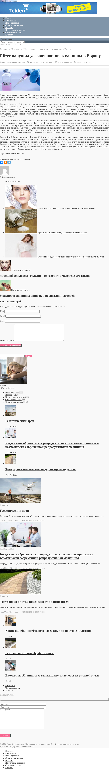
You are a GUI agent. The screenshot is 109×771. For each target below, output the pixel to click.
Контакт (9, 35)
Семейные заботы (13, 32)
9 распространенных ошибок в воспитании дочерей (37, 295)
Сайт (2, 321)
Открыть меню (7, 39)
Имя (2, 311)
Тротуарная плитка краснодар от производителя (40, 469)
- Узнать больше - (8, 388)
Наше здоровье (12, 23)
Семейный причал (8, 1)
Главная (8, 18)
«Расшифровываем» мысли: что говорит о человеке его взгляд (45, 275)
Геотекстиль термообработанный (29, 653)
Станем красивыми (14, 25)
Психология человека (15, 30)
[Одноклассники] (5, 162)
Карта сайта (10, 20)
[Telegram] (9, 162)
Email (2, 316)
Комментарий (7, 340)
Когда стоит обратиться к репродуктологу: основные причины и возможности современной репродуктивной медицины (52, 445)
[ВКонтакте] (1, 162)
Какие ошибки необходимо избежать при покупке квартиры (48, 630)
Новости (9, 27)
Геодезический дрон (19, 421)
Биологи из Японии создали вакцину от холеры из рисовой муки (52, 675)
